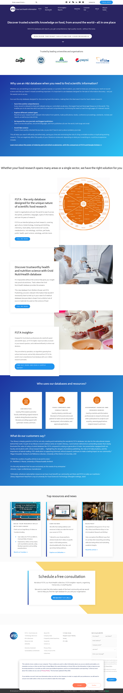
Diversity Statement (30, 648)
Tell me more (22, 239)
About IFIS (46, 633)
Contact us (47, 644)
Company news (48, 636)
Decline (94, 685)
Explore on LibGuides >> (57, 552)
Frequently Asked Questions (51, 639)
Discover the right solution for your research (61, 36)
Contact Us (92, 2)
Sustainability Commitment (32, 651)
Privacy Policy (46, 670)
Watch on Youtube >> (21, 552)
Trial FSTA (106, 2)
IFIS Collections (29, 639)
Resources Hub (29, 641)
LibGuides (27, 644)
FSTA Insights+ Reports (62, 9)
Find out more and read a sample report (31, 366)
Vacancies (46, 641)
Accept (79, 685)
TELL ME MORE (22, 306)
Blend (107, 691)
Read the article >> (92, 550)
